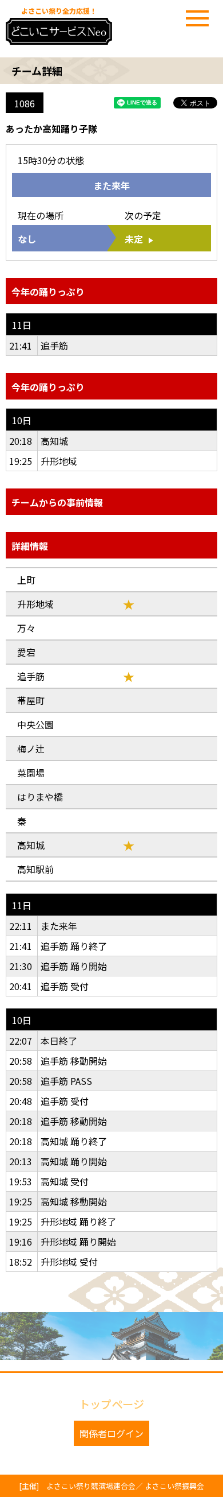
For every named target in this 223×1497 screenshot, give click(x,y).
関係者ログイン (111, 1433)
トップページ (111, 1404)
